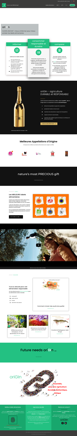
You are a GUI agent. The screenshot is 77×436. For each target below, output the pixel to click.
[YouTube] (74, 1)
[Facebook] (72, 1)
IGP (18, 412)
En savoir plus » (51, 308)
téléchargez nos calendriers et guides (60, 416)
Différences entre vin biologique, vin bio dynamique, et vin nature (17, 331)
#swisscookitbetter (19, 427)
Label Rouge (15, 412)
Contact (68, 1)
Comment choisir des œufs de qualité (50, 306)
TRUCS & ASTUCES (61, 1)
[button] (54, 5)
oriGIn (65, 1)
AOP (55, 61)
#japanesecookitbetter (12, 428)
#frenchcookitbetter (7, 427)
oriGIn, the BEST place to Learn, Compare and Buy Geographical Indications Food (41, 432)
